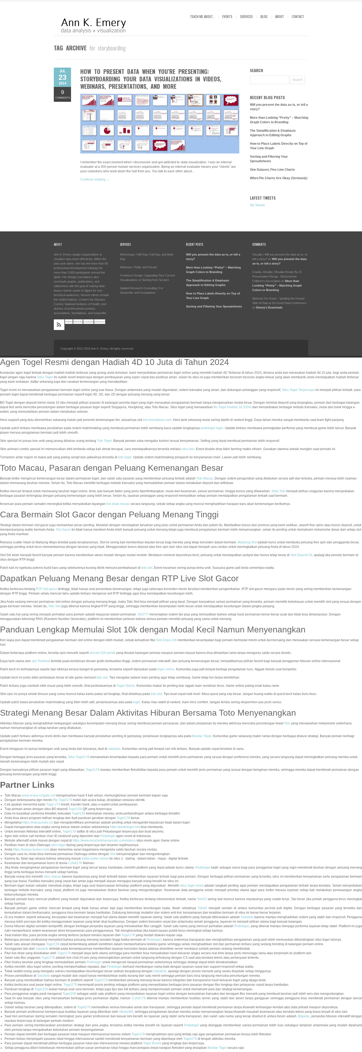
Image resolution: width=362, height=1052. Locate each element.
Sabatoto (247, 917)
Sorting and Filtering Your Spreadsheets (214, 306)
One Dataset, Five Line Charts (272, 169)
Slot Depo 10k (166, 640)
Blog (264, 16)
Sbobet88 (126, 1012)
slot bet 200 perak (102, 653)
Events (227, 16)
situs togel (58, 845)
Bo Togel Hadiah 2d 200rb (232, 407)
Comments (62, 94)
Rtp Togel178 (62, 800)
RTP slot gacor (46, 589)
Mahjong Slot (247, 542)
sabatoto (114, 749)
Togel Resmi (152, 1043)
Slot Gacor (63, 529)
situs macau (52, 876)
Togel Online (126, 686)
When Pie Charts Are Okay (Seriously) (278, 178)
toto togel (124, 457)
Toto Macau (204, 478)
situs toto (188, 449)
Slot (113, 854)
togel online (165, 669)
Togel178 (92, 770)
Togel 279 (53, 804)
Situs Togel (45, 377)
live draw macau (118, 504)
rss (59, 324)
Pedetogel (107, 836)
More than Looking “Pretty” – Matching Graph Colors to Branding (277, 285)
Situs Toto (278, 491)
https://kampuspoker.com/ (31, 849)
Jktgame (303, 1016)
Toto (287, 723)
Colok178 (75, 863)
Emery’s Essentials (269, 307)
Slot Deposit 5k (301, 555)
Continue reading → (94, 179)
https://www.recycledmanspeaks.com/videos (104, 840)
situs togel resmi (192, 885)
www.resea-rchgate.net (38, 795)
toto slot (146, 568)
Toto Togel (104, 441)
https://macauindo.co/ (38, 822)
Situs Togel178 (78, 757)
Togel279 (101, 980)
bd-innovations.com (157, 420)
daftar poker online (95, 858)
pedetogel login (212, 428)
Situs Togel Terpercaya (298, 390)
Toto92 (202, 899)
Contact (298, 16)
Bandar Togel (201, 736)
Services (246, 16)
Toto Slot (54, 606)
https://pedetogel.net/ (125, 827)
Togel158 (75, 809)
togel (136, 702)
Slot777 (143, 614)
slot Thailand (41, 661)
